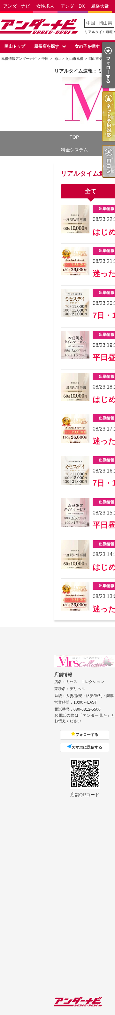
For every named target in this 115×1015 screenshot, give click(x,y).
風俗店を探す (46, 46)
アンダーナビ (16, 6)
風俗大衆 (100, 6)
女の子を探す (87, 46)
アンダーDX (73, 6)
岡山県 (105, 22)
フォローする (86, 734)
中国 (90, 22)
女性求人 (45, 6)
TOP (74, 137)
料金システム (74, 149)
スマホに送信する (87, 747)
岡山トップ (14, 46)
